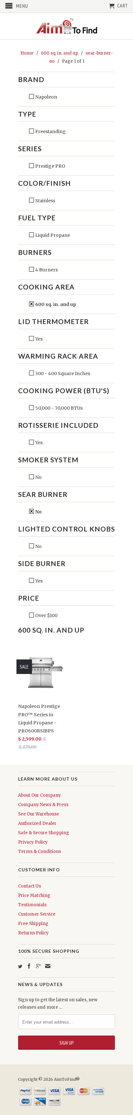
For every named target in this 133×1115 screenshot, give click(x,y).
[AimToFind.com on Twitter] (20, 966)
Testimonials (32, 905)
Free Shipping (33, 923)
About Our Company (39, 795)
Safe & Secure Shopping (43, 833)
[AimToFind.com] (66, 26)
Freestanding (50, 131)
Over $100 (45, 615)
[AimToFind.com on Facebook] (29, 966)
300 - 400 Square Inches (62, 373)
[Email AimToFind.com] (47, 966)
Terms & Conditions (39, 851)
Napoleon (45, 97)
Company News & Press (43, 804)
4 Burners (46, 270)
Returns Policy (33, 933)
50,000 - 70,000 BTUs (58, 408)
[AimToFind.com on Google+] (38, 966)
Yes (38, 339)
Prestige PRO (49, 166)
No (38, 477)
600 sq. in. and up (55, 304)
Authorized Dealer (37, 823)
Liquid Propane (52, 235)
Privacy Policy (33, 842)
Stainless (44, 201)
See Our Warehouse (38, 814)
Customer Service (37, 914)
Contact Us (29, 886)
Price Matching (34, 895)
